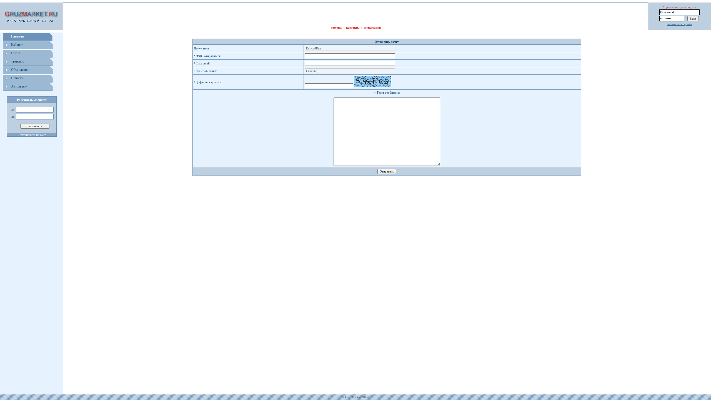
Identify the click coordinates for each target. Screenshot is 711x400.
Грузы (15, 53)
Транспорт (18, 61)
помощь (336, 27)
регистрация (372, 27)
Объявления (19, 70)
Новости (17, 78)
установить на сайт (33, 134)
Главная (17, 36)
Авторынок (19, 86)
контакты (353, 27)
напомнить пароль (679, 24)
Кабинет (16, 45)
